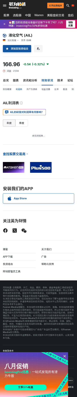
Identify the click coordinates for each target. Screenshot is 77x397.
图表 (16, 80)
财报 (74, 89)
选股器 (17, 15)
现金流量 (46, 89)
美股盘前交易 (55, 15)
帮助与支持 (47, 264)
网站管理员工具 (11, 271)
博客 (5, 249)
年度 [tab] (9, 122)
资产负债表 (32, 89)
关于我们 (46, 249)
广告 (43, 256)
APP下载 (8, 256)
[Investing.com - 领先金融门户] (17, 5)
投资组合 (8, 264)
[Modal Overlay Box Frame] (34, 374)
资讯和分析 (30, 80)
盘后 (71, 15)
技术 (60, 80)
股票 (6, 15)
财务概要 (7, 89)
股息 (65, 89)
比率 (56, 89)
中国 (28, 15)
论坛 (70, 80)
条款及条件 (8, 350)
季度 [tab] (21, 122)
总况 (6, 80)
